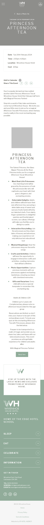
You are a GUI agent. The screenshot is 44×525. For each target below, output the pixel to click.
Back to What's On (23, 14)
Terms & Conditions (22, 517)
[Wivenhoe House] (22, 4)
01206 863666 (12, 483)
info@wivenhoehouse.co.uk (20, 485)
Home (22, 508)
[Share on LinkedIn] (31, 83)
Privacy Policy (22, 512)
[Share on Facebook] (21, 83)
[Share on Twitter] (26, 83)
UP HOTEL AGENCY (21, 521)
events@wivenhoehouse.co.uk (20, 487)
